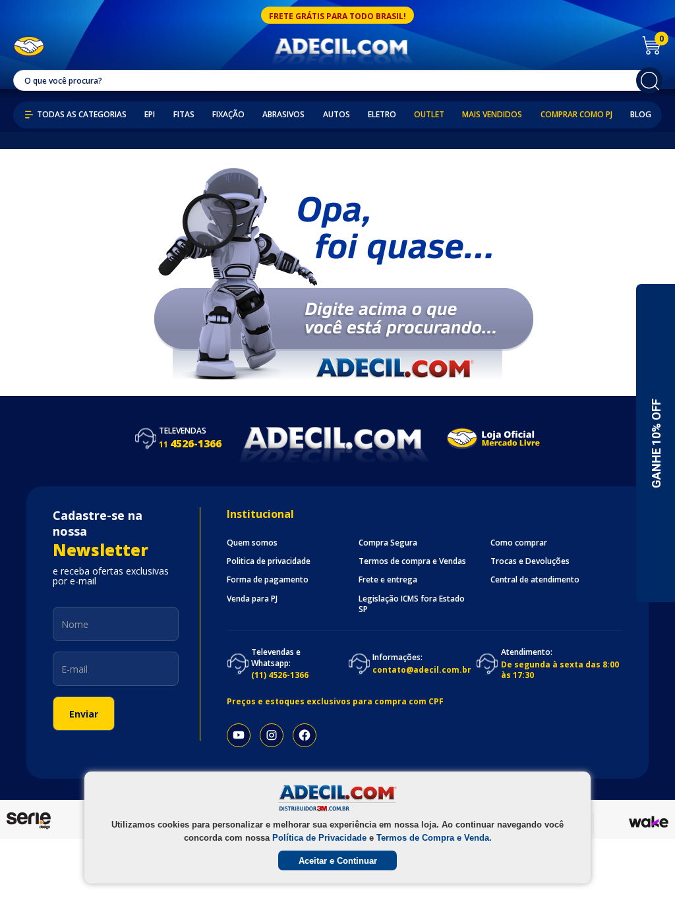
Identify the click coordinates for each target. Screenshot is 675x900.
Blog (640, 114)
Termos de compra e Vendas (412, 561)
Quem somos (252, 543)
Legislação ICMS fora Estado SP (412, 604)
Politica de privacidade (268, 561)
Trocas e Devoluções (530, 561)
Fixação (228, 114)
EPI (149, 114)
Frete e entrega (388, 580)
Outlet (429, 114)
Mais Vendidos (492, 114)
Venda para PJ (252, 599)
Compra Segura (388, 543)
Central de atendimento (534, 580)
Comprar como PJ (576, 114)
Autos (336, 114)
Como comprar (518, 543)
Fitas (183, 114)
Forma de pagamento (267, 580)
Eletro (382, 114)
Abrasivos (283, 114)
